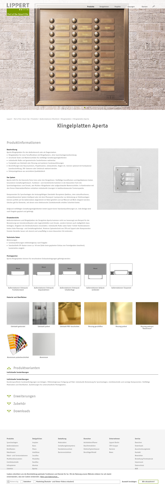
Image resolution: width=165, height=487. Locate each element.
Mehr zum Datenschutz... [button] (49, 477)
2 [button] (84, 107)
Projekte (118, 7)
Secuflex (35, 455)
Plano (34, 449)
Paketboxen (11, 452)
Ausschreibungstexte (142, 449)
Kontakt (138, 452)
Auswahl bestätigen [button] (129, 481)
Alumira (35, 465)
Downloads (139, 446)
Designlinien (104, 7)
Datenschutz (139, 465)
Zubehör (10, 469)
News (111, 452)
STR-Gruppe (113, 446)
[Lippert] (18, 9)
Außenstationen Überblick (49, 119)
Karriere (144, 7)
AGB (136, 469)
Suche (153, 6)
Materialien (62, 442)
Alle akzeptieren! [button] (148, 481)
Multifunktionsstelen (14, 459)
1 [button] (80, 107)
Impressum (139, 462)
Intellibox (35, 452)
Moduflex (35, 459)
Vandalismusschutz (65, 449)
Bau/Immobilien (90, 446)
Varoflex (35, 462)
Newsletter (139, 455)
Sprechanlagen (12, 442)
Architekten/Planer (90, 442)
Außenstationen (13, 446)
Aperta (34, 469)
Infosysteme (11, 465)
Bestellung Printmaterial (144, 459)
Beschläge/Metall (90, 452)
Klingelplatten (66, 119)
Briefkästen (11, 449)
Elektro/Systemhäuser (91, 449)
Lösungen (131, 7)
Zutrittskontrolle (13, 462)
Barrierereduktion (64, 452)
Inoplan (35, 442)
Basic (34, 446)
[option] (82, 55)
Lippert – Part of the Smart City (18, 119)
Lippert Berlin (114, 442)
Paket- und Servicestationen (17, 455)
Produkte (90, 7)
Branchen (138, 442)
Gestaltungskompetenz (66, 446)
